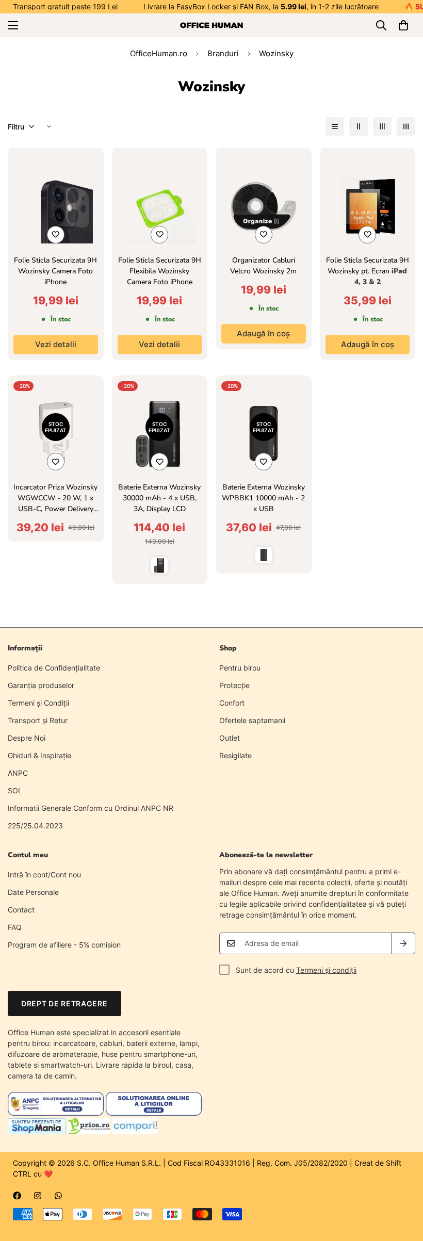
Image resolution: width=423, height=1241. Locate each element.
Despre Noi (26, 737)
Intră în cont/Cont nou (44, 874)
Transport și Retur (38, 720)
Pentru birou (240, 667)
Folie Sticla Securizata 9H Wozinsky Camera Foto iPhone (55, 271)
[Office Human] (211, 25)
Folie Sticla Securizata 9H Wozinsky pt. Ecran (367, 271)
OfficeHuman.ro (158, 53)
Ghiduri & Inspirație (39, 755)
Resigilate (235, 755)
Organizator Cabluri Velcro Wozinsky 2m (263, 265)
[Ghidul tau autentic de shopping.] (135, 1131)
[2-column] (358, 126)
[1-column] (335, 126)
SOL (15, 790)
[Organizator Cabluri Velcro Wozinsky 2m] (263, 206)
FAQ (15, 927)
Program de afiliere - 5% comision (64, 944)
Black (159, 565)
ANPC (18, 773)
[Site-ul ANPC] (57, 1112)
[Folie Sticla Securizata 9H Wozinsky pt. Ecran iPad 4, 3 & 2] (368, 206)
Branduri (223, 53)
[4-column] (406, 126)
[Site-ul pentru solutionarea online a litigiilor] (154, 1112)
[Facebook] (17, 1195)
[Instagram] (38, 1195)
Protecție (234, 685)
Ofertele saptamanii (252, 720)
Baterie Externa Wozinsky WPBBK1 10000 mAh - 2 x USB (263, 498)
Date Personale (33, 892)
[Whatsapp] (58, 1195)
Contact (21, 909)
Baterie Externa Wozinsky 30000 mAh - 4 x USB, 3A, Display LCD (159, 498)
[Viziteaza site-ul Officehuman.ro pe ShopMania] (37, 1131)
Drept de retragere (64, 1003)
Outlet (229, 737)
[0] (403, 25)
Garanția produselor (41, 685)
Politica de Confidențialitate (54, 667)
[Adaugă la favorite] (55, 234)
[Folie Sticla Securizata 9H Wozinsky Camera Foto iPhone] (55, 206)
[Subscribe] (403, 943)
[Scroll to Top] (403, 1185)
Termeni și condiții (326, 970)
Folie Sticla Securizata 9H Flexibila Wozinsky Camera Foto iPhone (159, 271)
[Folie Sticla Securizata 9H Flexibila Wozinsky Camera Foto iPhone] (160, 206)
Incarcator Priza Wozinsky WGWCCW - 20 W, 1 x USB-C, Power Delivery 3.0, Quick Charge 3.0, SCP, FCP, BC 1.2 (55, 498)
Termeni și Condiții (38, 702)
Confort (232, 702)
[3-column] (382, 126)
